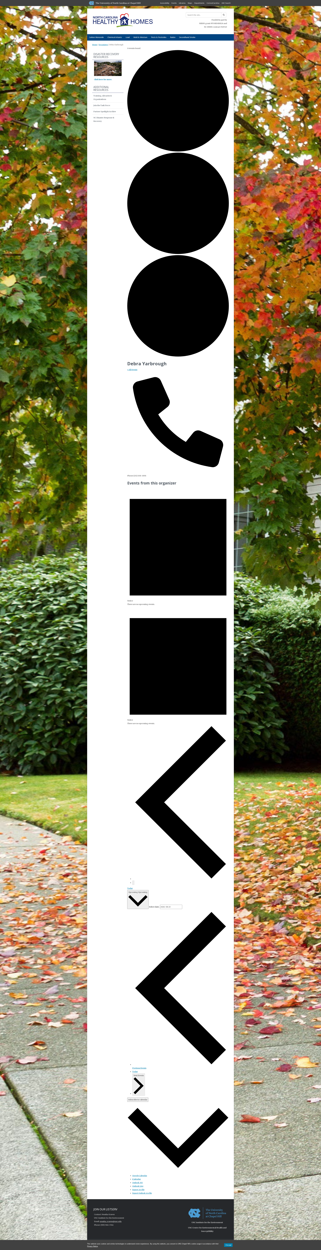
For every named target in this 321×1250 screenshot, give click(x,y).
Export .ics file (138, 1190)
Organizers (103, 45)
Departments (199, 3)
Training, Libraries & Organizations (102, 97)
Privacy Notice (92, 1246)
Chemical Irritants (114, 37)
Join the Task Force (101, 105)
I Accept (228, 1245)
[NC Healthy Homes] (122, 21)
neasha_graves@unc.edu (111, 1221)
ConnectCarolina (213, 3)
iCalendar (136, 1179)
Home (94, 45)
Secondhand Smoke (187, 37)
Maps (190, 3)
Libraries (182, 3)
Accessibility (164, 3)
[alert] (178, 546)
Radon (172, 37)
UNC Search (226, 3)
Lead (128, 37)
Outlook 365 (137, 1183)
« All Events (132, 370)
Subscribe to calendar (137, 1100)
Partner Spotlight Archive (104, 111)
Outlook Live (137, 1186)
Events (174, 3)
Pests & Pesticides (158, 37)
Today (130, 888)
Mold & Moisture (140, 37)
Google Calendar (139, 1176)
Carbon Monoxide (96, 37)
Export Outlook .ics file (142, 1193)
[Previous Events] (180, 879)
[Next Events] (133, 883)
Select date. (154, 907)
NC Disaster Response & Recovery (103, 119)
